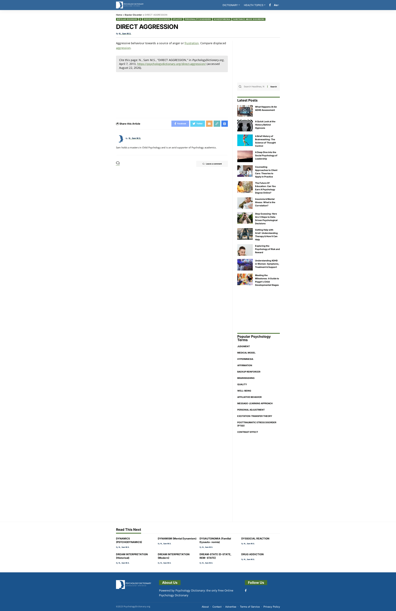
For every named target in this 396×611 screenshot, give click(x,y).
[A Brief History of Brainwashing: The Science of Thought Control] (245, 140)
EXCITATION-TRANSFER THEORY (254, 416)
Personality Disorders (198, 19)
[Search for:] (255, 87)
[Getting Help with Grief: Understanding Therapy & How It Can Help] (245, 234)
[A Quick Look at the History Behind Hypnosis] (245, 125)
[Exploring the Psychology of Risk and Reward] (245, 250)
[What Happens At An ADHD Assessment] (245, 111)
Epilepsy (177, 19)
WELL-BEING (244, 390)
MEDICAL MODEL (246, 352)
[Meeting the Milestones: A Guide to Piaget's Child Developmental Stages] (245, 279)
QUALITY (242, 384)
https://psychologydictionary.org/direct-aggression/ (171, 64)
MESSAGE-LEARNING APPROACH (255, 403)
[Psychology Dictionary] (130, 5)
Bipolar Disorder (127, 19)
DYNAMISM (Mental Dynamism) (177, 538)
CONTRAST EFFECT (247, 432)
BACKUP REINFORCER (248, 371)
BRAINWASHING (246, 378)
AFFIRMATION (244, 365)
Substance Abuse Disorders (249, 19)
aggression (123, 48)
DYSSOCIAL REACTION (255, 538)
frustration (192, 43)
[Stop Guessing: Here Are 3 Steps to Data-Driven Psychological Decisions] (245, 218)
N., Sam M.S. (125, 33)
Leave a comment (214, 164)
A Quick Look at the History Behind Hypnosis (265, 124)
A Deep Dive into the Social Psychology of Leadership (266, 155)
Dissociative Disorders (157, 19)
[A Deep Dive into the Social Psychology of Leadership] (245, 156)
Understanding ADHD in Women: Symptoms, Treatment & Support (267, 263)
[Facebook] (270, 5)
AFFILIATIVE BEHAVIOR (249, 397)
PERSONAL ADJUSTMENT (251, 409)
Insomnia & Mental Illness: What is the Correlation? (265, 202)
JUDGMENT (243, 346)
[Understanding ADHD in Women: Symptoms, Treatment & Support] (245, 264)
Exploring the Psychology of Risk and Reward (267, 249)
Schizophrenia (222, 19)
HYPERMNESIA (245, 359)
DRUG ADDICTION (252, 554)
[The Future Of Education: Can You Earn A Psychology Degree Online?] (245, 187)
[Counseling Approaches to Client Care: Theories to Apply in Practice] (245, 171)
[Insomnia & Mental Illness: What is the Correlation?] (245, 203)
